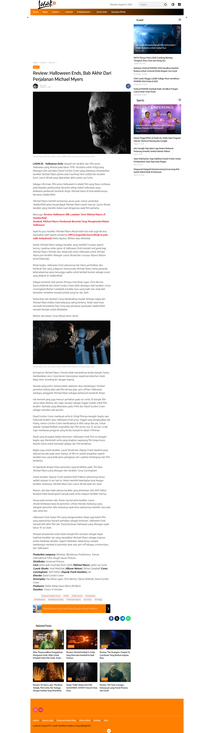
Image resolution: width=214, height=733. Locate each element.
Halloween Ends (56, 599)
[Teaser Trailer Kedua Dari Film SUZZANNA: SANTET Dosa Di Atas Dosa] (81, 672)
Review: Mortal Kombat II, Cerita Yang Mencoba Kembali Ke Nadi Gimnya (80, 655)
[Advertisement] (82, 39)
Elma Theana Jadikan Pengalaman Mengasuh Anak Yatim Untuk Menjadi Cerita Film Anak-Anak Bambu (48, 655)
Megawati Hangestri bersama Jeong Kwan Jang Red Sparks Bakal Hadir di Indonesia (156, 170)
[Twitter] (116, 618)
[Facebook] (111, 618)
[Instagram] (35, 709)
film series (78, 596)
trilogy (99, 599)
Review (36, 67)
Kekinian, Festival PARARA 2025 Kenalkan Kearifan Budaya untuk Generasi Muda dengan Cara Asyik (156, 69)
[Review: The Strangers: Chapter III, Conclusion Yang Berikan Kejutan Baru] (115, 639)
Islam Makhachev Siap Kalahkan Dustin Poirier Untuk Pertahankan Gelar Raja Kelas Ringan (157, 160)
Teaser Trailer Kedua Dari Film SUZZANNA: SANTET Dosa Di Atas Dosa (81, 688)
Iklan (106, 720)
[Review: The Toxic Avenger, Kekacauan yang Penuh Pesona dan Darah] (115, 672)
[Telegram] (122, 618)
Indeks (36, 720)
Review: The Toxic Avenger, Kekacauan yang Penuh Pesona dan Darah (114, 688)
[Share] (128, 86)
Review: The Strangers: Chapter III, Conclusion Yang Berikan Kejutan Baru (115, 655)
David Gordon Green (51, 596)
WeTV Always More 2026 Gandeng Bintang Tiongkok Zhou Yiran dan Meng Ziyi (153, 59)
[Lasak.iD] (46, 4)
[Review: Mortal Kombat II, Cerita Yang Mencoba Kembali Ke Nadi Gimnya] (81, 639)
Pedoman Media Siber (66, 720)
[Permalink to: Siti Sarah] (36, 86)
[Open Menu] (179, 4)
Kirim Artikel (84, 720)
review (88, 599)
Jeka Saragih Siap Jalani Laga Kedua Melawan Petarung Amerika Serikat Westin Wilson (154, 149)
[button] (165, 4)
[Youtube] (40, 709)
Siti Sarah (43, 85)
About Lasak (47, 720)
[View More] (179, 19)
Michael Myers (74, 599)
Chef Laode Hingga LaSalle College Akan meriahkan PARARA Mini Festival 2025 (156, 79)
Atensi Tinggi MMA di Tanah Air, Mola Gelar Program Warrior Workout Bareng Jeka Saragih (157, 139)
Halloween (40, 599)
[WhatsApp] (128, 618)
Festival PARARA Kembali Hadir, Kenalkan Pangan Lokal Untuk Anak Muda (156, 90)
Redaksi (97, 720)
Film (36, 646)
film (67, 596)
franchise (91, 596)
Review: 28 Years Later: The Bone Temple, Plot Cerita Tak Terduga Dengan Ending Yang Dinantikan (47, 688)
